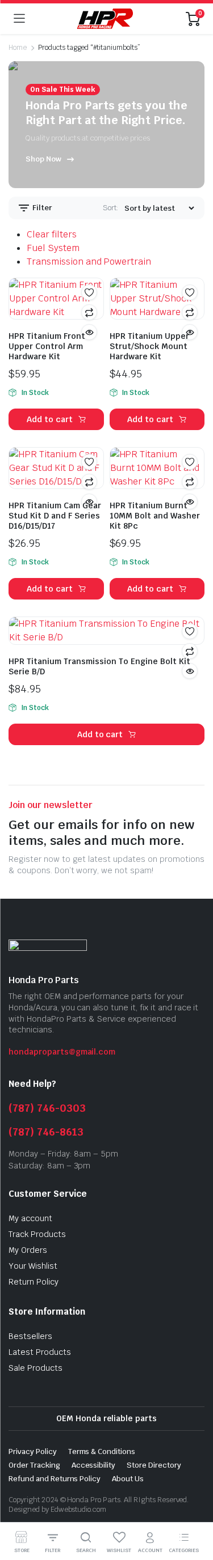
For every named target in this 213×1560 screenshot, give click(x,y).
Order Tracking (34, 1465)
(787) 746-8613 (46, 1131)
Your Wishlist (33, 1266)
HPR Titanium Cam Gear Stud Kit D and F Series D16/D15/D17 (55, 515)
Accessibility (94, 1465)
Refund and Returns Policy (55, 1479)
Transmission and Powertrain (89, 261)
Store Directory (154, 1465)
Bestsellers (30, 1336)
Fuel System (53, 248)
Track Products (37, 1234)
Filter (41, 207)
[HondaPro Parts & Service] (105, 18)
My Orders (28, 1250)
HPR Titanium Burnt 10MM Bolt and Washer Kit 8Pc (155, 515)
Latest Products (40, 1352)
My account (30, 1218)
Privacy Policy (33, 1451)
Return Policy (34, 1282)
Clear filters (52, 234)
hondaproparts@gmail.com (62, 1052)
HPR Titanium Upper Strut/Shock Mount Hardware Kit (149, 346)
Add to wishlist (89, 292)
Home (18, 47)
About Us (128, 1479)
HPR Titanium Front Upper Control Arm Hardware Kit (47, 346)
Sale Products (35, 1368)
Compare (89, 312)
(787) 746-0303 (47, 1108)
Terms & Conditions (101, 1451)
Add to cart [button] (50, 419)
